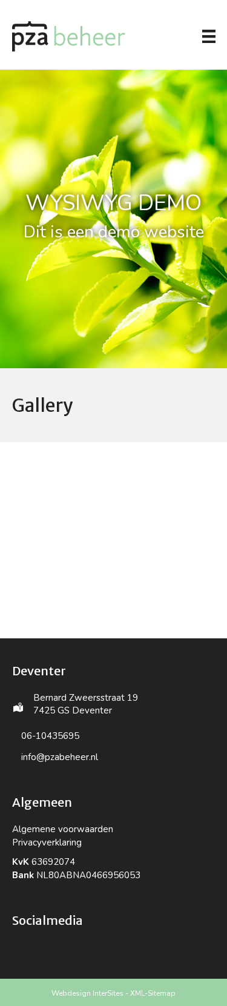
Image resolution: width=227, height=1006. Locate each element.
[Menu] (209, 36)
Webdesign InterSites (87, 993)
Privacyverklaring (47, 842)
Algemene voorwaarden (62, 829)
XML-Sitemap (153, 993)
